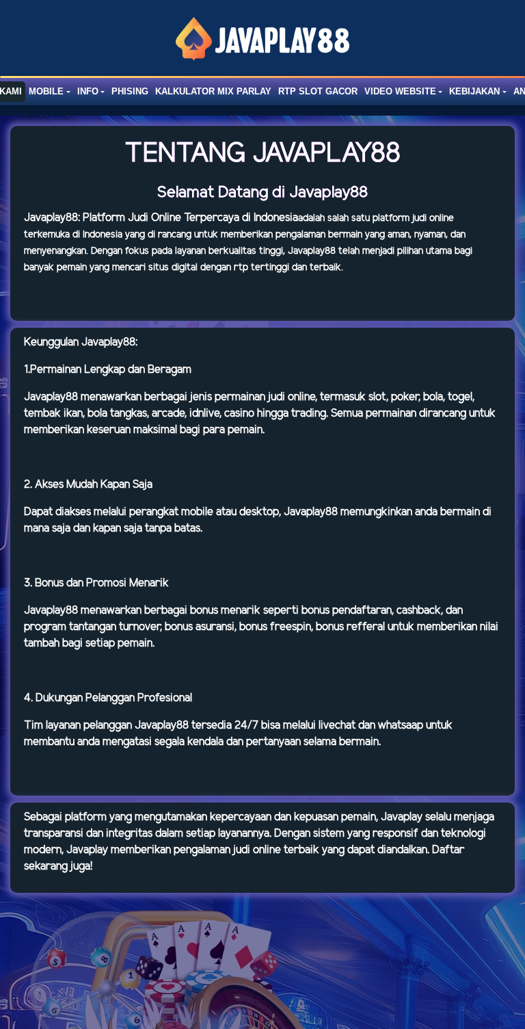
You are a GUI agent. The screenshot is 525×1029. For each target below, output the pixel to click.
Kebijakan (474, 91)
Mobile (46, 91)
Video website (400, 91)
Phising (129, 91)
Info (87, 91)
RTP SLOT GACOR (318, 91)
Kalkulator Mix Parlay (213, 91)
